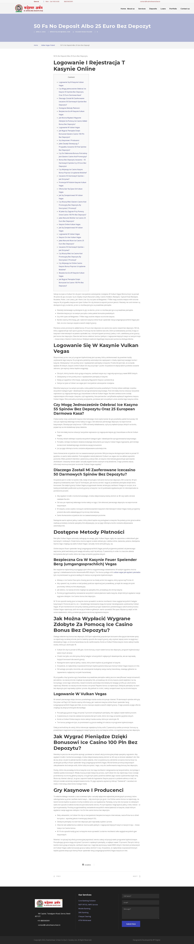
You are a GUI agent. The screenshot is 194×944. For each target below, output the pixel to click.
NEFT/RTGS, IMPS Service (88, 905)
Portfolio (173, 9)
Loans (163, 9)
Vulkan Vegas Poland (83, 32)
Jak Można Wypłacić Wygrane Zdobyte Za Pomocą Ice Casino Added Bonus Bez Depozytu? (73, 121)
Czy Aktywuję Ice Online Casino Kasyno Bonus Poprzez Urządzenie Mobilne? (72, 266)
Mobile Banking (84, 908)
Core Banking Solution (87, 901)
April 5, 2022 (41, 32)
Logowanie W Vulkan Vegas (69, 127)
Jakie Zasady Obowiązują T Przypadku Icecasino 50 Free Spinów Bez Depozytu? (72, 146)
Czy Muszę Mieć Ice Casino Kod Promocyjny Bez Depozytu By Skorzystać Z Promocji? (70, 256)
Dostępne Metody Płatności (69, 108)
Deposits (153, 9)
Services (142, 9)
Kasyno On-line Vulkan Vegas (70, 237)
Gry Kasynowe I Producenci (69, 140)
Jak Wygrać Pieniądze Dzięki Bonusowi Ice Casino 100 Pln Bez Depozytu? (71, 282)
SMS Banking (83, 912)
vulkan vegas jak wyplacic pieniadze (127, 572)
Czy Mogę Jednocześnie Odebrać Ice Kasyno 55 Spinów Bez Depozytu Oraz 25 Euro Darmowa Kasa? (72, 92)
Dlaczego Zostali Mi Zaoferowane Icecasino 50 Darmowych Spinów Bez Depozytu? (73, 101)
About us (131, 9)
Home (123, 9)
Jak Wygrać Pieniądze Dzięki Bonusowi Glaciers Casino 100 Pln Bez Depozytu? (71, 134)
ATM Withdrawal (84, 920)
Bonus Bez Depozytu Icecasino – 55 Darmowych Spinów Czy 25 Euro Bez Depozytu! (72, 163)
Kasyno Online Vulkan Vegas (69, 224)
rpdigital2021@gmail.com (60, 32)
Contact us (185, 9)
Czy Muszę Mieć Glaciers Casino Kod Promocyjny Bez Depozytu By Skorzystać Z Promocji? (72, 205)
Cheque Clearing (84, 916)
